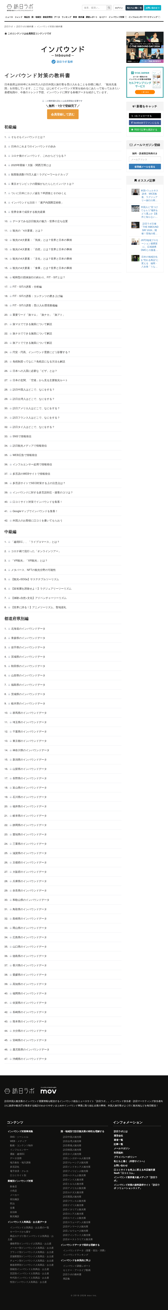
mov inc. (92, 1295)
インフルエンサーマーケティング (143, 17)
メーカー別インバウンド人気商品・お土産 (32, 1247)
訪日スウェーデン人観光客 (77, 1222)
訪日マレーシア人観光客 (75, 1162)
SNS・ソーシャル (19, 1136)
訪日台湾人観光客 (72, 1141)
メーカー (14, 1194)
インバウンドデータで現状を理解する (80, 1244)
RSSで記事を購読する (145, 129)
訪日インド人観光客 (73, 1179)
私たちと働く (133, 8)
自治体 (13, 1212)
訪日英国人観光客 (72, 1196)
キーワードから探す (20, 1231)
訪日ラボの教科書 (72, 1274)
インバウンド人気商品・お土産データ (27, 1221)
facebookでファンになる (146, 122)
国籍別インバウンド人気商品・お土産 (29, 1269)
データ (57, 17)
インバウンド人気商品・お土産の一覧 (29, 1227)
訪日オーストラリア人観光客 (78, 1239)
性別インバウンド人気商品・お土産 (28, 1281)
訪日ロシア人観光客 (73, 1213)
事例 (75, 17)
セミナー (103, 17)
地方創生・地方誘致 (20, 1162)
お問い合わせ (152, 8)
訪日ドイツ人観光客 (73, 1205)
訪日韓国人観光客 (72, 1149)
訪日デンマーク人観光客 (75, 1226)
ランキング (66, 17)
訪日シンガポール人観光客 (77, 1158)
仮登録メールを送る (145, 166)
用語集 (66, 1278)
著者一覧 (118, 1139)
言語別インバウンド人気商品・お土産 (29, 1273)
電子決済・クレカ (19, 1171)
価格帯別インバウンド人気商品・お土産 (30, 1243)
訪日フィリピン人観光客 (75, 1171)
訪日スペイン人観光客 (74, 1217)
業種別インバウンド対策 (20, 1180)
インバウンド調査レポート (77, 1265)
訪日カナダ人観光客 (73, 1192)
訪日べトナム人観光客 (74, 1175)
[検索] (109, 7)
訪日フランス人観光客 (74, 1200)
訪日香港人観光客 (72, 1145)
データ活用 (15, 1158)
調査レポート (92, 17)
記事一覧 (118, 1144)
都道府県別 (47, 17)
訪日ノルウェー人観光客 (75, 1230)
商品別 (27, 17)
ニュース (9, 17)
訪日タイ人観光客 (72, 1153)
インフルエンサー (19, 1149)
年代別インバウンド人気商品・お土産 (29, 1277)
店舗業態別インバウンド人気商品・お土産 (32, 1256)
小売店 (13, 1190)
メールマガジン (122, 1148)
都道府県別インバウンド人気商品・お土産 (32, 1264)
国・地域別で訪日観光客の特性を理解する (82, 1131)
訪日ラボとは (121, 1131)
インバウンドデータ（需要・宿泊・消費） (85, 1250)
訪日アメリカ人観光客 (74, 1188)
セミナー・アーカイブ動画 (77, 1270)
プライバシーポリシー (125, 1156)
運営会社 (118, 1135)
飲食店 (13, 1186)
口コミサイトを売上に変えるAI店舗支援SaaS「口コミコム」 (134, 1171)
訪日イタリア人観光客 (74, 1209)
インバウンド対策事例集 (20, 1131)
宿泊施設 (14, 1199)
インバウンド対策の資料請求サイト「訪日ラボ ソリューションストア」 (137, 1186)
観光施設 (14, 1216)
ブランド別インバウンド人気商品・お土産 (32, 1252)
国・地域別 (36, 17)
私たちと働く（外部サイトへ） (130, 1161)
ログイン (119, 8)
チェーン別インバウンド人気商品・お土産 (32, 1260)
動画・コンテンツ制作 (21, 1145)
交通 (12, 1207)
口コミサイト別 (18, 1175)
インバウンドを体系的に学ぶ (76, 1260)
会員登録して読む (63, 114)
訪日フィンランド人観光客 (77, 1234)
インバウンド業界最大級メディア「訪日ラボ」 (136, 1178)
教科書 (81, 17)
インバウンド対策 (116, 17)
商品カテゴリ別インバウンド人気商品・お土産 (31, 1237)
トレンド (18, 17)
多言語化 (14, 1166)
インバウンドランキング (75, 1254)
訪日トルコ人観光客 (73, 1183)
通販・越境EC (17, 1153)
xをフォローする (143, 115)
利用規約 (118, 1152)
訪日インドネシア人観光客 (77, 1166)
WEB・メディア (18, 1141)
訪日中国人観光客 (72, 1136)
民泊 (12, 1203)
